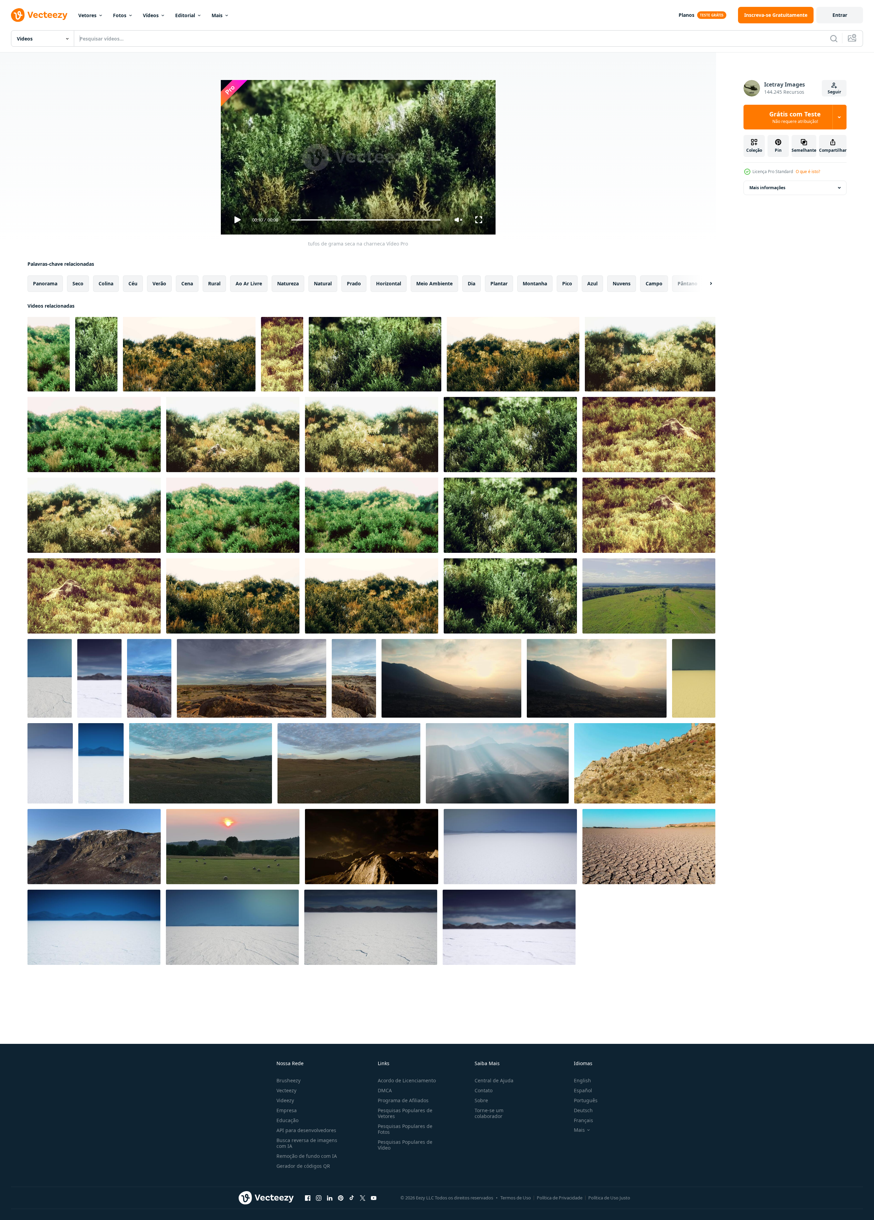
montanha (535, 283)
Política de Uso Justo (609, 1198)
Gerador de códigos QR (303, 1166)
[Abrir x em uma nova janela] (362, 1197)
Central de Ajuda (494, 1080)
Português (586, 1100)
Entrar (839, 15)
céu (132, 283)
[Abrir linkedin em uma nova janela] (329, 1197)
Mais (217, 15)
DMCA (385, 1090)
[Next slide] (705, 283)
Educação (287, 1120)
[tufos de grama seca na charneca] (48, 354)
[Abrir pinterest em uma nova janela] (340, 1197)
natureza (288, 283)
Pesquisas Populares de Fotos (405, 1129)
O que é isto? (808, 171)
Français (583, 1120)
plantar (499, 283)
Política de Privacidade (559, 1198)
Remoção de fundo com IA (306, 1156)
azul (592, 283)
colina (106, 283)
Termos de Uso (515, 1198)
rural (214, 283)
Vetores (87, 15)
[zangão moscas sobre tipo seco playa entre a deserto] (648, 846)
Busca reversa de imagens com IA (306, 1143)
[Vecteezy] (39, 15)
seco (77, 283)
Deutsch (583, 1110)
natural (323, 283)
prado (354, 283)
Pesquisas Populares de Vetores (405, 1113)
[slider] (366, 219)
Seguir (834, 92)
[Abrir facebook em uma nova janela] (307, 1197)
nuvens (622, 283)
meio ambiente (434, 283)
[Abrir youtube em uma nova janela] (373, 1197)
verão (159, 283)
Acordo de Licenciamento (407, 1080)
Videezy (285, 1100)
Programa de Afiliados (403, 1100)
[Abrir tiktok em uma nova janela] (351, 1197)
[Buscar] (834, 38)
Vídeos (151, 15)
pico (567, 283)
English (582, 1080)
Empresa (286, 1110)
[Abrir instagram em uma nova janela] (318, 1197)
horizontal (388, 283)
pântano (687, 283)
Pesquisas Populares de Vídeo (405, 1145)
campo (654, 283)
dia (471, 283)
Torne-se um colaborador (489, 1113)
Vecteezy (286, 1090)
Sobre (481, 1100)
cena (187, 283)
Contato (483, 1090)
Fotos (119, 15)
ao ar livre (249, 283)
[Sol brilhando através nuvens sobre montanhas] (497, 763)
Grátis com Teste (795, 117)
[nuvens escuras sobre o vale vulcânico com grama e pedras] (371, 846)
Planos (686, 15)
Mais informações (767, 188)
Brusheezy (288, 1080)
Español (583, 1090)
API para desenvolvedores (306, 1130)
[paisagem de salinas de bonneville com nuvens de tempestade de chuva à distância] (49, 678)
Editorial (185, 15)
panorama (45, 283)
